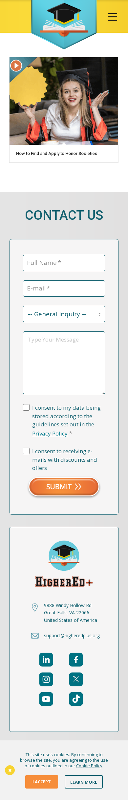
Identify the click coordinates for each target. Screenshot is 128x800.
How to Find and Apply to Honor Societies (57, 153)
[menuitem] (112, 16)
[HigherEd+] (64, 25)
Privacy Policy (50, 433)
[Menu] (112, 16)
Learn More (83, 782)
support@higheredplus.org (72, 635)
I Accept (41, 782)
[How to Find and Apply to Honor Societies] (64, 101)
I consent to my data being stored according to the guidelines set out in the (66, 420)
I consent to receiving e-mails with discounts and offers (64, 459)
